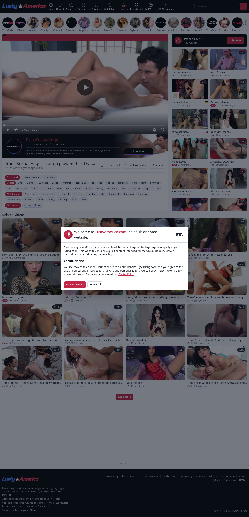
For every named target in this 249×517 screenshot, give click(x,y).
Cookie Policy (126, 274)
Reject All (95, 284)
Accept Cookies (75, 284)
